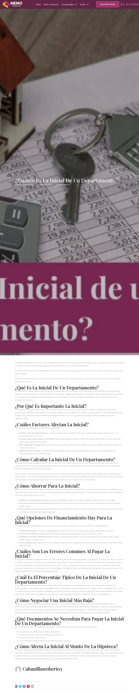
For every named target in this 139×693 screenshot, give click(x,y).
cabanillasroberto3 (42, 669)
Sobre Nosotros (51, 4)
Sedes (83, 4)
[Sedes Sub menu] (88, 4)
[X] (20, 686)
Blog (38, 4)
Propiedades (68, 4)
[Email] (32, 686)
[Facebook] (16, 686)
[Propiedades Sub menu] (76, 4)
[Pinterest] (28, 686)
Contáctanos (107, 4)
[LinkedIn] (24, 686)
